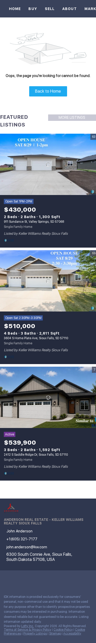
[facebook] (6, 579)
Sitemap (55, 633)
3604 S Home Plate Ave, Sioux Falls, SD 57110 (36, 338)
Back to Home (48, 91)
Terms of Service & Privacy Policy (27, 629)
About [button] (69, 9)
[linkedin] (16, 579)
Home (15, 9)
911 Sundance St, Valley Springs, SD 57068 (34, 221)
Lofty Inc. (27, 626)
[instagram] (26, 579)
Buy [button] (32, 9)
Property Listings (35, 633)
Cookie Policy (63, 629)
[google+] (37, 579)
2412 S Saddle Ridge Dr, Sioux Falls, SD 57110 (36, 454)
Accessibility (72, 633)
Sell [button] (50, 9)
